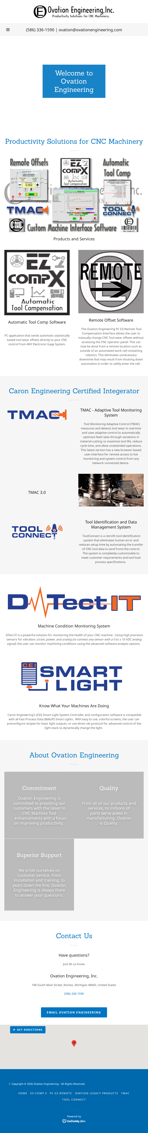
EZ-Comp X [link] (38, 1093)
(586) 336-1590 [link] (40, 29)
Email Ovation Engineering (74, 1012)
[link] (74, 11)
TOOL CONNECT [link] (74, 1099)
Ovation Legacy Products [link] (96, 1093)
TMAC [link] (125, 1093)
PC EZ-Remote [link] (61, 1093)
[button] (8, 29)
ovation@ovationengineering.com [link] (90, 29)
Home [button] (22, 1093)
